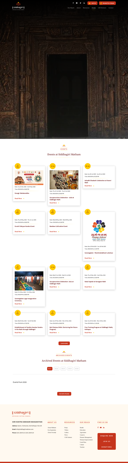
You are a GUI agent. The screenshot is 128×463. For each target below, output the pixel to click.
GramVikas (83, 442)
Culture (82, 444)
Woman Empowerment (86, 440)
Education (82, 430)
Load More (64, 343)
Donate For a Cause (108, 3)
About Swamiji (52, 432)
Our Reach (71, 8)
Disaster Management (86, 437)
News (66, 435)
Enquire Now (106, 436)
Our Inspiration (52, 430)
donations (107, 447)
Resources (86, 8)
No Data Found (64, 394)
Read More (18, 198)
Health (82, 427)
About (79, 8)
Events (94, 8)
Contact (111, 8)
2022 (56, 368)
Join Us (93, 3)
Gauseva (82, 435)
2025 (70, 368)
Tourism (82, 447)
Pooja (66, 427)
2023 (63, 368)
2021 (50, 368)
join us (106, 441)
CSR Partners (102, 8)
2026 (77, 368)
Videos (66, 430)
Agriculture (83, 432)
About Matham (52, 427)
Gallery (66, 432)
